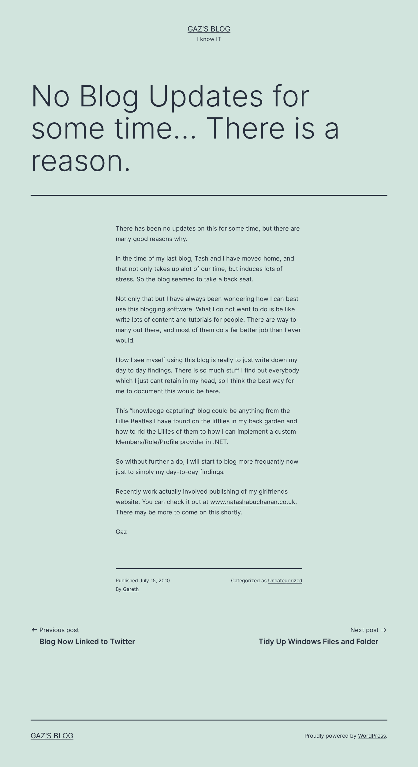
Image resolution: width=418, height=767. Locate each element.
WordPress (372, 735)
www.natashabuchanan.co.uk (252, 502)
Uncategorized (285, 580)
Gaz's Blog (209, 28)
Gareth (131, 589)
